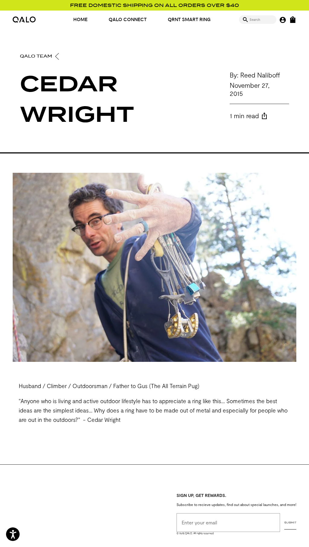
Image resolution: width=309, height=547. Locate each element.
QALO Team (36, 56)
